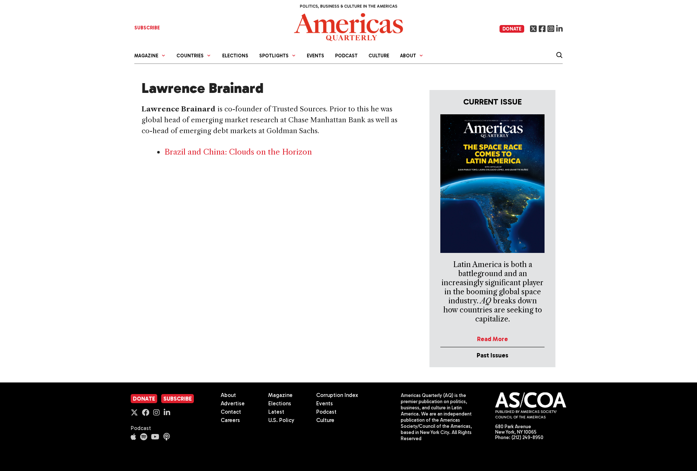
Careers (230, 420)
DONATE (511, 29)
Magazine (280, 395)
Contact (231, 412)
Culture (378, 55)
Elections (235, 55)
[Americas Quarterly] (348, 26)
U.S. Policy (281, 420)
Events (315, 55)
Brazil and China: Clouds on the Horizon (238, 151)
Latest (276, 412)
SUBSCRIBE (147, 27)
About (228, 395)
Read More (492, 339)
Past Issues (492, 355)
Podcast (346, 55)
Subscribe (177, 399)
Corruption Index (337, 395)
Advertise (233, 403)
